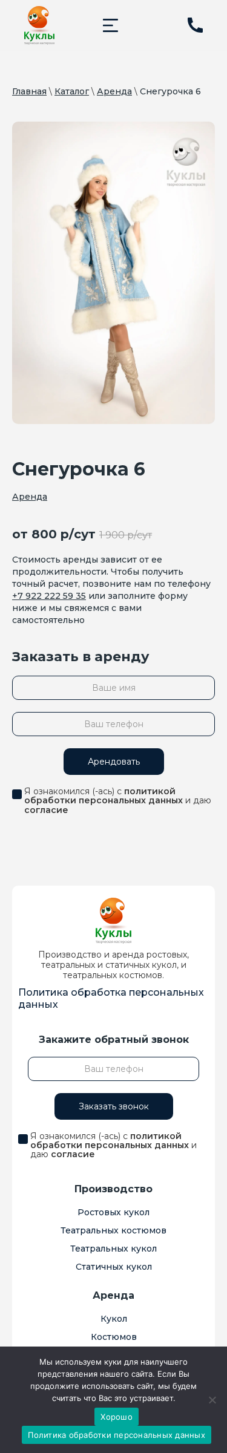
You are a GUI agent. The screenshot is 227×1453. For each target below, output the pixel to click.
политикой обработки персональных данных (103, 796)
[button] (110, 25)
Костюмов (114, 1336)
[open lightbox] (113, 273)
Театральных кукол (113, 1248)
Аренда (114, 91)
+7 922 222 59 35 (49, 595)
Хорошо (116, 1417)
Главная (29, 91)
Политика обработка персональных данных (111, 998)
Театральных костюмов (113, 1230)
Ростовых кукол (113, 1212)
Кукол (113, 1318)
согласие (46, 810)
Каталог (71, 91)
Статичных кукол (114, 1266)
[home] (39, 25)
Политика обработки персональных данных (116, 1435)
